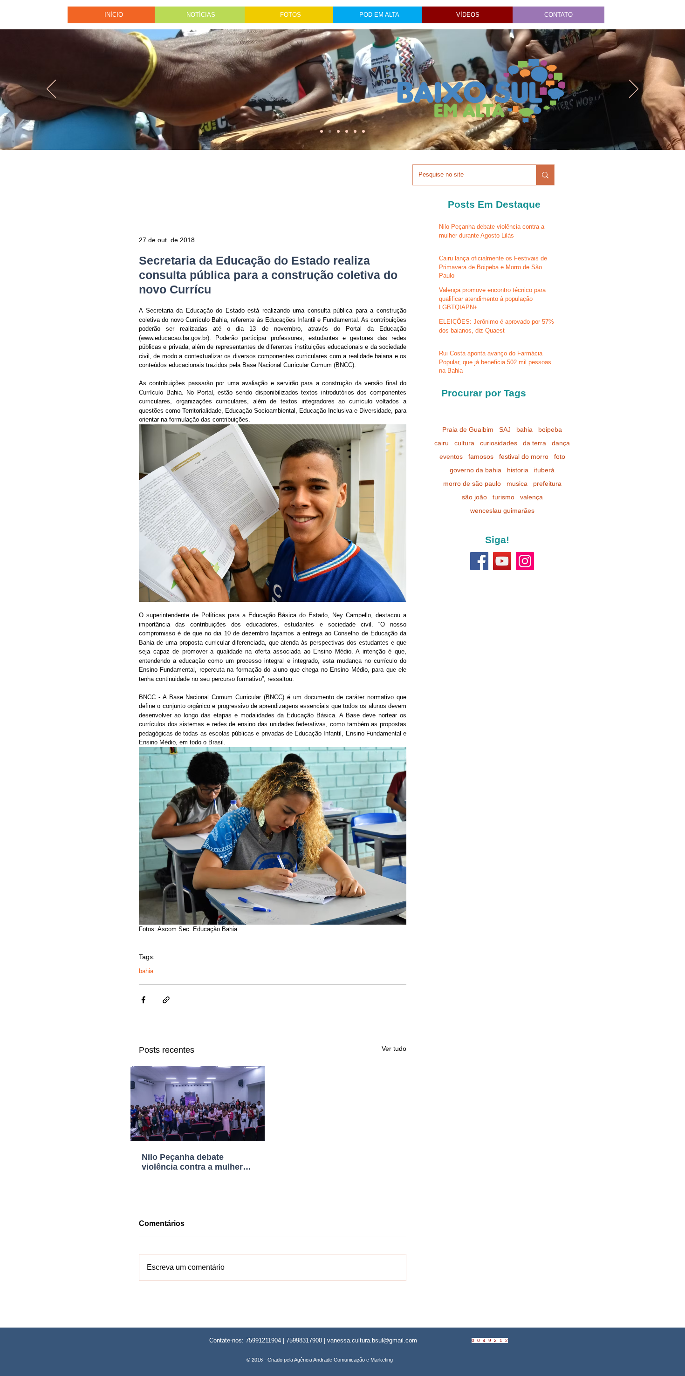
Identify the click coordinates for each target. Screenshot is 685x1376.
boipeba (550, 429)
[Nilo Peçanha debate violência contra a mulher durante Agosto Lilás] (197, 1103)
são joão (474, 497)
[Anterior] (51, 89)
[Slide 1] (321, 131)
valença (531, 497)
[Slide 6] (338, 131)
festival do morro (523, 456)
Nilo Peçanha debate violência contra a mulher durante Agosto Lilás (192, 1162)
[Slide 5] (355, 131)
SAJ (505, 429)
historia (517, 470)
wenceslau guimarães (502, 510)
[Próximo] (633, 89)
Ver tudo (394, 1048)
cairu (441, 443)
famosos (480, 456)
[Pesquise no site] (545, 175)
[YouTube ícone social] (502, 561)
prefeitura (547, 483)
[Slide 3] (363, 131)
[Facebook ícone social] (479, 561)
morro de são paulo (472, 483)
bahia (146, 970)
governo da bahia (475, 470)
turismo (503, 497)
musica (517, 483)
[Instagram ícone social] (525, 561)
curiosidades (498, 443)
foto (559, 456)
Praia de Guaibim (467, 429)
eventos (451, 456)
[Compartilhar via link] (166, 999)
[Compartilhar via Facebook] (143, 999)
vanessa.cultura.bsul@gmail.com (372, 1340)
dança (561, 443)
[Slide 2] (346, 131)
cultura (464, 443)
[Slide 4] (330, 131)
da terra (534, 443)
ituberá (544, 470)
